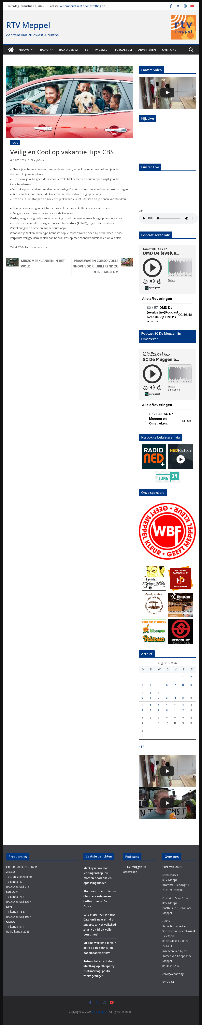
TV (86, 50)
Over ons (169, 50)
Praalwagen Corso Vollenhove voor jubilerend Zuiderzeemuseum (95, 266)
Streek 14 (168, 982)
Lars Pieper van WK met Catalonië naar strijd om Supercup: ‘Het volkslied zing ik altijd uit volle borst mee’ (99, 924)
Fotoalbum (123, 50)
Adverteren (147, 50)
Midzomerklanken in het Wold (43, 263)
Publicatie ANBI (172, 867)
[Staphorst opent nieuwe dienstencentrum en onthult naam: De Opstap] (167, 93)
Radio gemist (69, 50)
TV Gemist (101, 50)
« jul (141, 746)
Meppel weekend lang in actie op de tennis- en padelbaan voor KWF (83, 8)
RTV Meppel (28, 25)
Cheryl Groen (38, 160)
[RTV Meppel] (11, 50)
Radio (44, 50)
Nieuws (24, 50)
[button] (31, 50)
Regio (15, 142)
